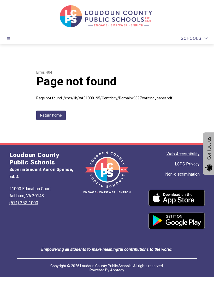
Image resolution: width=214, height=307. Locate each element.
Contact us (209, 148)
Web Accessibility (183, 153)
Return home (51, 115)
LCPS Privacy (187, 164)
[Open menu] (8, 39)
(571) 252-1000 (23, 202)
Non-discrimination (182, 174)
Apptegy (117, 270)
